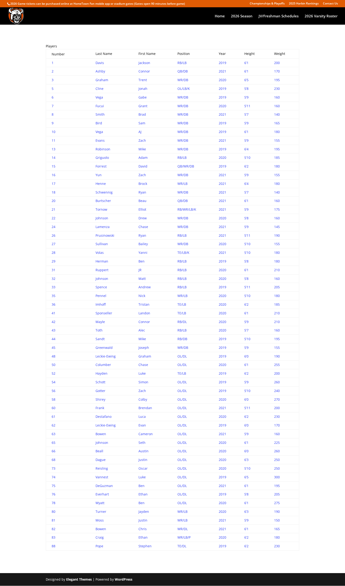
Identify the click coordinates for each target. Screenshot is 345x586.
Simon (143, 382)
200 (277, 63)
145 (277, 227)
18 (53, 192)
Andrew (144, 287)
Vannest (102, 477)
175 (277, 209)
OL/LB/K (183, 88)
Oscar (143, 468)
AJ (140, 131)
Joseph (143, 347)
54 (53, 382)
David (142, 166)
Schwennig (104, 192)
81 (53, 520)
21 (53, 209)
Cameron (145, 434)
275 (277, 503)
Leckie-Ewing (106, 356)
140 (277, 114)
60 (53, 408)
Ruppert (102, 270)
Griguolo (102, 157)
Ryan (142, 192)
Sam (141, 123)
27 (53, 244)
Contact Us (330, 3)
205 (277, 287)
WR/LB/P (184, 537)
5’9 (246, 97)
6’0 (246, 356)
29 (53, 261)
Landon (144, 313)
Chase (143, 227)
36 (53, 304)
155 (277, 140)
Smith (100, 114)
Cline (100, 88)
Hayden (101, 373)
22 (53, 218)
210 (277, 270)
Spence (101, 287)
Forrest (101, 166)
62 (53, 425)
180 (277, 131)
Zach (142, 140)
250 (277, 459)
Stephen (145, 546)
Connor (144, 71)
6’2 (246, 166)
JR (140, 270)
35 (53, 295)
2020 (222, 80)
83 (53, 537)
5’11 (247, 106)
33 (53, 287)
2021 (222, 71)
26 (53, 235)
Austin (143, 451)
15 (53, 166)
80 (53, 511)
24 (53, 227)
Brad (142, 114)
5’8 (246, 88)
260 (277, 382)
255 (277, 364)
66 (53, 451)
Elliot (142, 209)
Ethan (143, 494)
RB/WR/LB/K (186, 209)
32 (53, 278)
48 (53, 356)
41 (53, 313)
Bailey (143, 244)
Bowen (101, 434)
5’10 (247, 157)
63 (53, 434)
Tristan (144, 304)
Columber (103, 364)
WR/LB (182, 183)
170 (277, 71)
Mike (142, 149)
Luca (142, 416)
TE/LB (181, 304)
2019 (222, 63)
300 (277, 477)
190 (277, 235)
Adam (143, 157)
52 (53, 373)
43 (53, 330)
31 (53, 270)
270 (277, 399)
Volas (100, 252)
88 (53, 546)
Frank (100, 408)
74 (53, 477)
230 (277, 88)
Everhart (102, 494)
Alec (141, 330)
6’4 (246, 149)
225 (277, 442)
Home (220, 16)
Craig (100, 537)
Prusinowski (105, 235)
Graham (102, 80)
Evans (100, 140)
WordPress (123, 579)
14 (53, 157)
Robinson (103, 149)
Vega (99, 97)
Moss (100, 520)
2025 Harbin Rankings (304, 3)
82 (53, 529)
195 (277, 80)
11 (53, 140)
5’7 (246, 114)
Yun (99, 175)
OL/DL (182, 356)
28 (53, 252)
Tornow (101, 209)
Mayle (100, 322)
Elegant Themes (79, 579)
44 (53, 339)
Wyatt (100, 503)
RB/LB (182, 63)
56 (53, 390)
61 (53, 416)
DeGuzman (104, 485)
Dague (101, 459)
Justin (142, 459)
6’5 (246, 80)
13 (53, 149)
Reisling (102, 468)
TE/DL (181, 546)
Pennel (101, 295)
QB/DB (182, 71)
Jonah (142, 88)
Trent (142, 80)
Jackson (144, 63)
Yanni (142, 252)
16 (53, 175)
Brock (142, 183)
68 (53, 459)
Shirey (100, 399)
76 (53, 494)
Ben (141, 261)
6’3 (246, 459)
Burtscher (103, 200)
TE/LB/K (183, 252)
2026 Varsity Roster (321, 16)
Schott (100, 382)
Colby (142, 399)
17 (53, 183)
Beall (99, 451)
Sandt (100, 339)
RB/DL (182, 322)
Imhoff (101, 304)
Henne (101, 183)
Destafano (103, 416)
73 (53, 468)
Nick (141, 295)
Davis (100, 63)
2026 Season (242, 16)
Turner (101, 511)
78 (53, 503)
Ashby (100, 71)
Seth (142, 442)
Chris (142, 529)
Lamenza (103, 227)
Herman (102, 261)
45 (53, 347)
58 (53, 399)
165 (277, 123)
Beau (142, 200)
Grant (142, 106)
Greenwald (104, 347)
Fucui (100, 106)
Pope (99, 546)
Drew (142, 218)
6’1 (246, 63)
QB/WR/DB (185, 166)
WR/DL (182, 529)
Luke (142, 373)
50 (53, 364)
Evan (142, 425)
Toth (99, 330)
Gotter (100, 390)
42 (53, 322)
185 (277, 157)
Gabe (142, 97)
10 (53, 131)
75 (53, 485)
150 (277, 520)
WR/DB (182, 80)
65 (53, 442)
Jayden (143, 511)
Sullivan (102, 244)
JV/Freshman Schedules (279, 16)
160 (277, 97)
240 (277, 390)
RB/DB (182, 339)
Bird (99, 123)
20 (53, 200)
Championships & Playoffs (267, 3)
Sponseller (104, 313)
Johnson (102, 218)
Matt (142, 278)
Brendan (145, 408)
